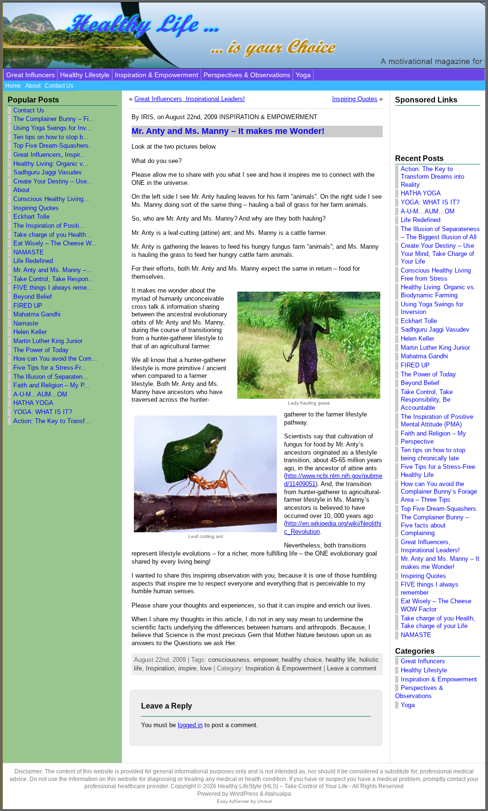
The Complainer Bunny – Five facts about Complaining (435, 525)
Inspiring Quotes (36, 208)
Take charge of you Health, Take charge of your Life (438, 622)
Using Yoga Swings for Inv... (52, 128)
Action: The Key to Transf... (52, 421)
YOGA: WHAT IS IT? (42, 412)
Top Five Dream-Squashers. (52, 145)
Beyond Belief (32, 296)
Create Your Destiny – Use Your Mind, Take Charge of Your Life (437, 253)
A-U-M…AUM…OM (40, 394)
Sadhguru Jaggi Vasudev (47, 172)
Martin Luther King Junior (47, 341)
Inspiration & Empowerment (156, 75)
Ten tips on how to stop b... (51, 137)
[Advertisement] (432, 126)
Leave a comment (351, 668)
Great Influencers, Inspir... (49, 154)
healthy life (340, 659)
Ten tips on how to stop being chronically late (433, 454)
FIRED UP (27, 305)
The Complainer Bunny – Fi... (53, 118)
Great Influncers (30, 75)
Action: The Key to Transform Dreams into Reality (432, 176)
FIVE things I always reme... (52, 287)
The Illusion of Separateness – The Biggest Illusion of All (440, 233)
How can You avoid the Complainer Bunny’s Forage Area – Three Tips (439, 491)
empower (266, 659)
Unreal (264, 801)
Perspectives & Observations (246, 75)
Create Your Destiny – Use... (52, 181)
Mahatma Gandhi (37, 314)
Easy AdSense (233, 801)
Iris (147, 117)
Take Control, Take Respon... (53, 279)
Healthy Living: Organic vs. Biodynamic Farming (438, 291)
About (21, 189)
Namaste (25, 323)
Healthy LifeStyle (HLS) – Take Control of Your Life (283, 786)
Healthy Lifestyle (85, 75)
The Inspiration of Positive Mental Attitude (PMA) (437, 420)
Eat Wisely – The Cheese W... (55, 243)
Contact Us (28, 110)
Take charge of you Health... (52, 234)
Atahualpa (277, 794)
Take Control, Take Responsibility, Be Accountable (427, 399)
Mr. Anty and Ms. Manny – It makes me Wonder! (440, 562)
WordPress (244, 794)
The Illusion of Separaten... (50, 376)
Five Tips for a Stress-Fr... (49, 367)
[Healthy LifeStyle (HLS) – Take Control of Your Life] (244, 35)
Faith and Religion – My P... (51, 385)
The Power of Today (41, 350)
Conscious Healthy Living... (51, 199)
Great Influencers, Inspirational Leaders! (189, 98)
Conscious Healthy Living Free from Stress (436, 274)
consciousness (229, 659)
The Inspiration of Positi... (49, 225)
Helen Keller (30, 331)
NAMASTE (28, 252)
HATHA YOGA (33, 402)
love (206, 668)
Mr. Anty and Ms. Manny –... (52, 270)
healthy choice (302, 659)
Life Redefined (33, 260)
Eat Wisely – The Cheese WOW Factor (436, 605)
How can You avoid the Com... (55, 358)
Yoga (303, 75)
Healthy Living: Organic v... (50, 163)
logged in (190, 725)
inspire (187, 668)
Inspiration (160, 668)
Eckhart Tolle (31, 216)
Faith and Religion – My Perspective (433, 437)
